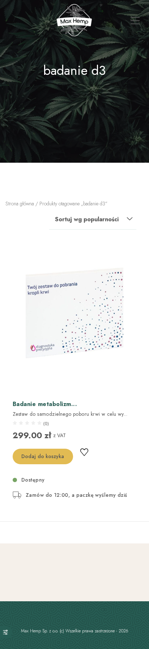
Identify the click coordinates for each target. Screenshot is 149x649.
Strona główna (19, 203)
